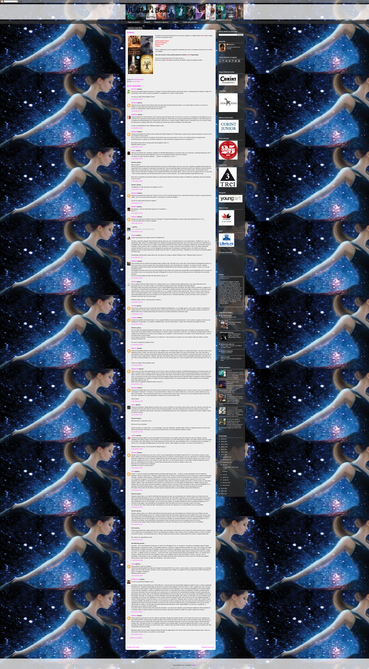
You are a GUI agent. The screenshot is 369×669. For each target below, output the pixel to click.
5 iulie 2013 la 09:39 (137, 344)
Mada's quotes (224, 278)
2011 (222, 491)
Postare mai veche (207, 647)
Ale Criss (134, 89)
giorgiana (134, 317)
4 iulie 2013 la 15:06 (137, 189)
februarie (225, 482)
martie (225, 480)
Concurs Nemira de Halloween (233, 382)
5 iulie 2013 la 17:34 (137, 432)
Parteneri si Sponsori (161, 22)
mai (224, 474)
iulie (224, 465)
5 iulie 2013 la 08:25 (137, 324)
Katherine (134, 261)
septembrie (226, 462)
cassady (133, 305)
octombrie (226, 459)
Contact (175, 22)
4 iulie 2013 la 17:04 (137, 231)
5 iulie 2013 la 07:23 (137, 314)
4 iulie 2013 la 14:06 (137, 128)
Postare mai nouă (133, 647)
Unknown (134, 102)
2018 (222, 441)
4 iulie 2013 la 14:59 (137, 181)
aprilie (225, 477)
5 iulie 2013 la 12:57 (137, 414)
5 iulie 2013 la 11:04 (136, 384)
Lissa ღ (133, 150)
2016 (222, 447)
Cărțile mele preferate (190, 22)
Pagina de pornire (134, 22)
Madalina (134, 206)
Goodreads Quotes (238, 306)
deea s (133, 404)
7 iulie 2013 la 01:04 (137, 560)
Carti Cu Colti (225, 357)
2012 (222, 488)
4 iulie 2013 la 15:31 (137, 213)
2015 (222, 449)
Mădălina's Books (147, 10)
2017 (222, 444)
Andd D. (133, 281)
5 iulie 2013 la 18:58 (137, 468)
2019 (222, 439)
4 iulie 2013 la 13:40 (137, 111)
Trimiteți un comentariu (135, 638)
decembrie (226, 457)
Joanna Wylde (224, 303)
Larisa (133, 564)
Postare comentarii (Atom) (174, 653)
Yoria (132, 471)
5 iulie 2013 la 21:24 (137, 490)
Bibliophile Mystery (227, 332)
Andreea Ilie (134, 369)
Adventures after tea (227, 344)
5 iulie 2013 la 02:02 (137, 302)
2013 (222, 454)
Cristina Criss (135, 579)
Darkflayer (134, 114)
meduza (133, 435)
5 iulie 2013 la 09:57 (137, 365)
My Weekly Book (226, 315)
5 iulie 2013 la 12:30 (137, 401)
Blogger (193, 665)
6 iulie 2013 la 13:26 (137, 507)
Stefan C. (134, 348)
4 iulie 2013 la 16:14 (137, 223)
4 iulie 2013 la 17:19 (137, 257)
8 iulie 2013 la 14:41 (137, 634)
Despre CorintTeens (226, 352)
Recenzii (147, 22)
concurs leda (136, 81)
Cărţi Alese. (224, 321)
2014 (222, 452)
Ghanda (133, 235)
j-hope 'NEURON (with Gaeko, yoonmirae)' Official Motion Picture (234, 335)
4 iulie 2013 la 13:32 (137, 99)
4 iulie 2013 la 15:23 (137, 203)
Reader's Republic (227, 351)
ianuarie (225, 485)
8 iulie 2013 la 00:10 (137, 612)
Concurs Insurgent (232, 408)
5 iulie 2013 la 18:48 (137, 449)
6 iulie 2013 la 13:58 (137, 539)
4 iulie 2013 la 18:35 (137, 278)
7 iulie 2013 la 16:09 (137, 575)
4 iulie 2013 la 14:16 (137, 147)
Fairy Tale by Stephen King (228, 317)
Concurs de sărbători (233, 419)
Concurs (229, 370)
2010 (222, 493)
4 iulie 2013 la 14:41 (137, 158)
